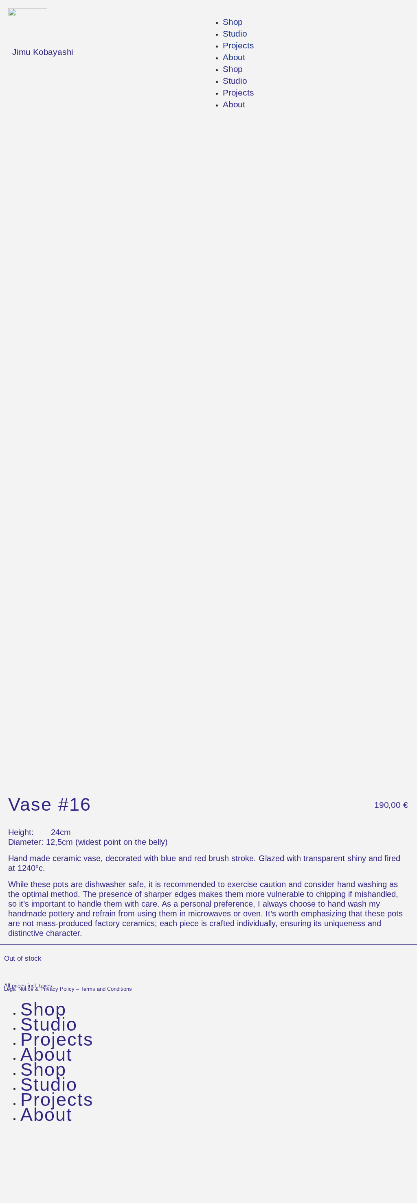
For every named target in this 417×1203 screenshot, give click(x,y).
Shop (233, 21)
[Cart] (24, 1182)
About (234, 57)
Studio (235, 33)
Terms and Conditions (106, 989)
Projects (238, 45)
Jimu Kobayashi (42, 52)
